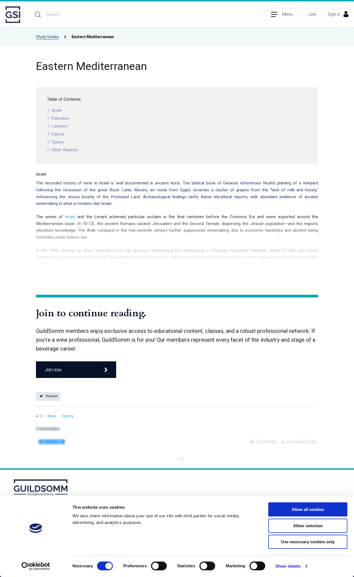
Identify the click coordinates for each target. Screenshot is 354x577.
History (67, 416)
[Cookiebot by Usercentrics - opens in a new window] (36, 566)
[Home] (13, 14)
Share (51, 416)
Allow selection (308, 525)
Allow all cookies (307, 509)
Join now (53, 369)
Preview (52, 396)
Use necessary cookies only (308, 541)
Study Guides (47, 37)
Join (312, 14)
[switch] (159, 566)
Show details (288, 566)
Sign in (334, 14)
